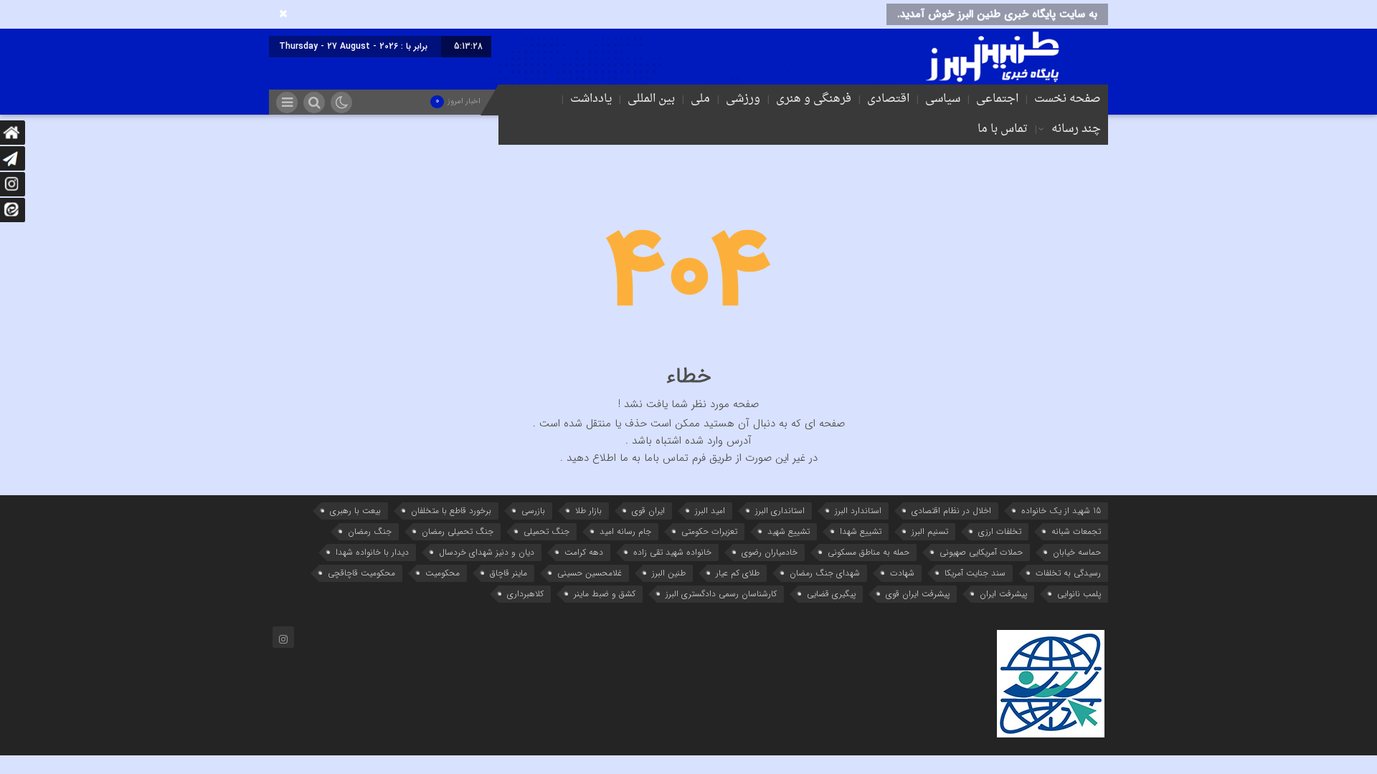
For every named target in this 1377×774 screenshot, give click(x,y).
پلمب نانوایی (1079, 594)
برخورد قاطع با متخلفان (451, 510)
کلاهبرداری (525, 594)
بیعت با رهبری (355, 510)
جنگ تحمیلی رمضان (457, 531)
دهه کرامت (583, 552)
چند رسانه (1076, 129)
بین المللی (651, 99)
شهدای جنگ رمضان (825, 573)
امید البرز (710, 510)
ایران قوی (648, 510)
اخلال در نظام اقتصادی (951, 510)
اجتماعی (997, 99)
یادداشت (591, 99)
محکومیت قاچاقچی (361, 573)
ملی (700, 99)
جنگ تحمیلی (546, 531)
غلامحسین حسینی (589, 573)
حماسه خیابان (1077, 552)
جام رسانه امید (625, 531)
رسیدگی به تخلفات (1068, 573)
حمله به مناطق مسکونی (868, 552)
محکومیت (442, 573)
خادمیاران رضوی (770, 552)
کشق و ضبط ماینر (604, 594)
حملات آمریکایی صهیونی (981, 552)
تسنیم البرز (930, 531)
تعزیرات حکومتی (709, 531)
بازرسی (533, 510)
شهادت (902, 573)
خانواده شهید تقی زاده (672, 552)
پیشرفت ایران (1003, 594)
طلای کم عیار (738, 573)
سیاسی (942, 99)
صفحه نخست (1067, 99)
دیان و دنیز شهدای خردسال (486, 552)
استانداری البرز (780, 510)
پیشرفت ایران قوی (918, 594)
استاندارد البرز (858, 510)
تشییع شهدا (860, 531)
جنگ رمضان (370, 531)
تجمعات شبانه (1076, 531)
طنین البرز (669, 573)
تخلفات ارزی (999, 531)
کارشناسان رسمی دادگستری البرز (721, 594)
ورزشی (743, 99)
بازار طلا (588, 510)
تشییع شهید (788, 531)
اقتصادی (888, 99)
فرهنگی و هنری (813, 99)
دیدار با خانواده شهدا (372, 552)
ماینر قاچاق (508, 573)
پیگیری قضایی (831, 594)
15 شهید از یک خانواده (1061, 510)
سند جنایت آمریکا (975, 573)
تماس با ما (1003, 129)
